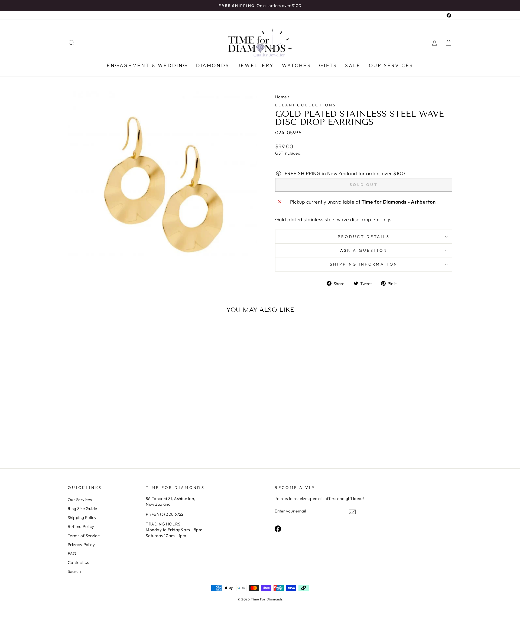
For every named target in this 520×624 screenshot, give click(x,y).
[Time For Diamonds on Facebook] (278, 528)
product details (364, 236)
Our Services (391, 65)
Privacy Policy (81, 544)
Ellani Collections (305, 105)
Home (281, 96)
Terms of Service (84, 535)
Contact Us (78, 562)
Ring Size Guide (82, 508)
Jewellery (256, 65)
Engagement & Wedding (147, 65)
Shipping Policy (82, 517)
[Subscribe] (352, 511)
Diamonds (212, 65)
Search (74, 571)
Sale (352, 65)
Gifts (328, 65)
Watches (296, 65)
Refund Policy (81, 526)
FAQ (72, 553)
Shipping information (364, 264)
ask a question (363, 250)
